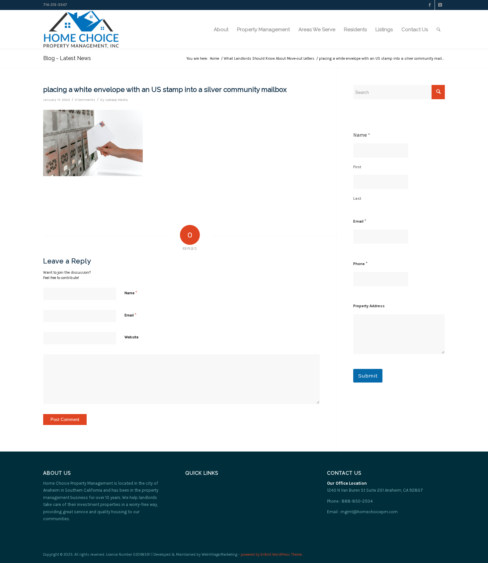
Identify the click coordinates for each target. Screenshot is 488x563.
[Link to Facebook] (430, 5)
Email (130, 315)
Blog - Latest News (67, 58)
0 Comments (85, 100)
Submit (367, 375)
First (357, 167)
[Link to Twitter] (440, 5)
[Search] (438, 29)
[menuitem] (221, 29)
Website (131, 337)
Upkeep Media (116, 100)
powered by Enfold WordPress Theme (271, 554)
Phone (360, 263)
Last (357, 198)
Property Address (369, 306)
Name (130, 292)
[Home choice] (81, 29)
